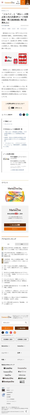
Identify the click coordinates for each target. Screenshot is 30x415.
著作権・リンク (10, 390)
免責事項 (8, 394)
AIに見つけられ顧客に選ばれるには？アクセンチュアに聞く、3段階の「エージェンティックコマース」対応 (16, 274)
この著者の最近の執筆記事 (17, 170)
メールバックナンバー (16, 221)
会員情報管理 (9, 392)
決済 (18, 28)
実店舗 (9, 28)
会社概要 (8, 396)
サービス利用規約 (10, 399)
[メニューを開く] (2, 2)
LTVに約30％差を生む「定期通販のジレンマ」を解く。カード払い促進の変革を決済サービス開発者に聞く (16, 254)
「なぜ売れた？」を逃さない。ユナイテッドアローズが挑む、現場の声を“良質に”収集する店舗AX (16, 292)
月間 (22, 244)
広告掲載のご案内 (7, 339)
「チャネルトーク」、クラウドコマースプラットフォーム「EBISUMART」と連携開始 (15, 144)
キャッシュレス (23, 28)
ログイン (16, 229)
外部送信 (8, 403)
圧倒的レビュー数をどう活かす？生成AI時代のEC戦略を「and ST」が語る (16, 298)
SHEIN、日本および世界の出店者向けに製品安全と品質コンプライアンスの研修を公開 (15, 139)
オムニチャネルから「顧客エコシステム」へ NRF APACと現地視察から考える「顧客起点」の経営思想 (16, 280)
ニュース (4, 353)
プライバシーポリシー (11, 401)
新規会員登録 (16, 225)
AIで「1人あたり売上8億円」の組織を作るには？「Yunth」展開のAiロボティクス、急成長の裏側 (16, 267)
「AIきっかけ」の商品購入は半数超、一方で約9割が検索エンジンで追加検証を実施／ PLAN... (15, 133)
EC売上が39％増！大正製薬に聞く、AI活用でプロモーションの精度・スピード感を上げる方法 (16, 248)
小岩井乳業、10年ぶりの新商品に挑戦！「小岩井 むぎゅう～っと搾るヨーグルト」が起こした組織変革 (16, 260)
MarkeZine (5, 346)
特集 (3, 359)
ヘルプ (8, 388)
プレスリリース (8, 124)
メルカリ (13, 28)
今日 (8, 244)
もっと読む (6, 146)
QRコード (4, 28)
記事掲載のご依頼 (22, 339)
